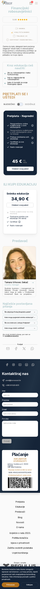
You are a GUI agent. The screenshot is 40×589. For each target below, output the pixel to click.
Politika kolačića (20, 538)
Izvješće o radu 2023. (20, 533)
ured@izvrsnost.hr (12, 336)
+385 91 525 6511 (12, 385)
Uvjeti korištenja (20, 553)
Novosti (20, 522)
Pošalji (7, 441)
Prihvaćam (10, 585)
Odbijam (29, 585)
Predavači (20, 512)
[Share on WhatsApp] (32, 348)
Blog (20, 517)
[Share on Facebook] (16, 348)
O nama (20, 527)
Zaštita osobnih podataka (20, 548)
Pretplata (20, 502)
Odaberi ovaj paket (20, 169)
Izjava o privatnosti (20, 543)
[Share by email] (8, 348)
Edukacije (20, 507)
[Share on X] (24, 348)
